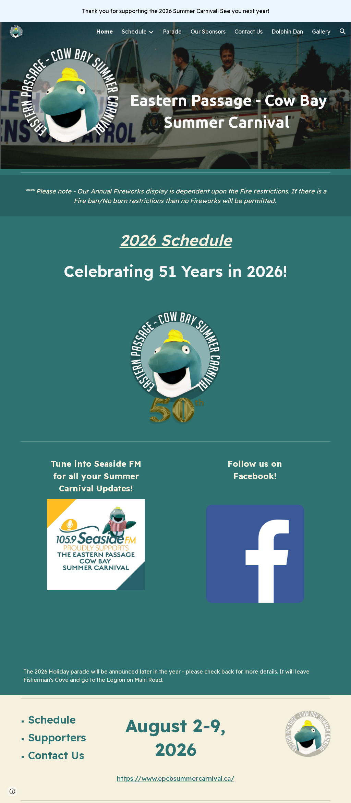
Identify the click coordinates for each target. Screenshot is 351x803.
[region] (175, 11)
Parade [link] (172, 31)
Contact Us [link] (248, 31)
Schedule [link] (134, 31)
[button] (343, 31)
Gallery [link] (321, 31)
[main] (228, 111)
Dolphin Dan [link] (287, 31)
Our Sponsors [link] (208, 31)
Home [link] (104, 31)
